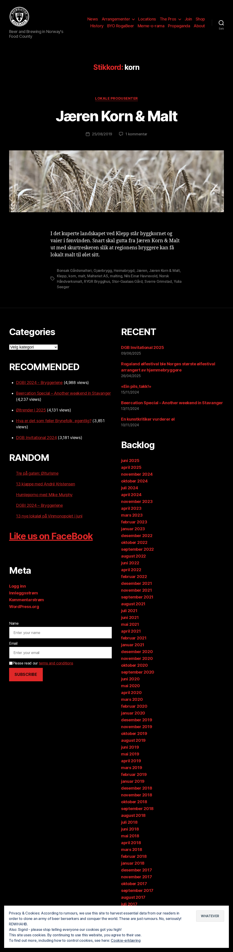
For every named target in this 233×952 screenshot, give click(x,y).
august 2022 (133, 556)
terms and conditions (56, 663)
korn (72, 276)
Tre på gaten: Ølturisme (37, 473)
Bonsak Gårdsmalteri (74, 270)
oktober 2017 (134, 883)
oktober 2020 (134, 665)
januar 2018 (132, 863)
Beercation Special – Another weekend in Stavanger (63, 393)
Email (13, 643)
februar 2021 (134, 638)
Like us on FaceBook (51, 536)
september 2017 (137, 890)
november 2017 (136, 876)
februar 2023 (134, 522)
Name (14, 623)
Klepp (62, 276)
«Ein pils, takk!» (136, 386)
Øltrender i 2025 (31, 410)
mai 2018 (130, 835)
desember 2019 (136, 719)
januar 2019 (132, 781)
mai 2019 (130, 754)
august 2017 (133, 897)
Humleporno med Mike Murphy (44, 494)
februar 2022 (134, 576)
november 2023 (137, 501)
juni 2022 (130, 563)
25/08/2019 (102, 134)
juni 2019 (130, 747)
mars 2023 (132, 515)
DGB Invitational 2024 (36, 437)
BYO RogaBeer (120, 25)
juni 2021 (130, 617)
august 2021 (133, 603)
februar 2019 (134, 774)
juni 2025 (130, 460)
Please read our (43, 663)
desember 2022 (136, 535)
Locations (147, 19)
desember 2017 (136, 870)
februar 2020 (134, 706)
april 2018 (131, 842)
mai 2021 (130, 624)
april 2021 (131, 631)
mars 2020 (132, 699)
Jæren (141, 270)
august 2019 (133, 740)
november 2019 (136, 726)
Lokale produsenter (116, 98)
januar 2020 (133, 713)
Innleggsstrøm (23, 593)
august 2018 (133, 815)
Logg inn (17, 586)
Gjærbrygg (103, 270)
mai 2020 (130, 685)
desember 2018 (136, 788)
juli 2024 (129, 487)
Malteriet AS (97, 276)
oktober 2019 (134, 733)
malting (116, 276)
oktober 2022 (134, 542)
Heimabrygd (124, 270)
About (199, 25)
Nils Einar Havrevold (140, 276)
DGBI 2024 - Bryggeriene (39, 382)
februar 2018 (134, 856)
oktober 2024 (134, 481)
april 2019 (131, 760)
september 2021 (137, 597)
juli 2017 (129, 904)
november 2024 (137, 474)
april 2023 (131, 508)
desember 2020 (137, 651)
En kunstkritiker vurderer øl (148, 419)
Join (188, 19)
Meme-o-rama (151, 25)
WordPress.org (24, 606)
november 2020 (137, 658)
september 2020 (137, 672)
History (97, 25)
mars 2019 (131, 767)
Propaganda (179, 25)
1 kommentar (136, 134)
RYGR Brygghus (97, 281)
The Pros (168, 19)
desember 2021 (136, 583)
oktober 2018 (134, 801)
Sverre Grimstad (158, 281)
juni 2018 (130, 829)
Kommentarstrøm (26, 599)
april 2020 (131, 692)
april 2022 (131, 569)
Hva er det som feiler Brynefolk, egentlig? (53, 420)
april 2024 (131, 494)
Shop (200, 19)
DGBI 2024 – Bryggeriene (39, 505)
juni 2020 (130, 679)
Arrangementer (116, 19)
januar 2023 (133, 528)
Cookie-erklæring (126, 940)
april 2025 (131, 467)
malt (81, 276)
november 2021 (136, 590)
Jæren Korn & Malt (116, 116)
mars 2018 (131, 849)
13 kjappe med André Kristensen (45, 484)
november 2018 (136, 795)
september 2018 (137, 808)
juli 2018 (129, 822)
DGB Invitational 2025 (142, 347)
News (92, 19)
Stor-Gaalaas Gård (127, 281)
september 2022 (137, 549)
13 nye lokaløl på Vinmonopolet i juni (49, 516)
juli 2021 (129, 610)
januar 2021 (132, 644)
